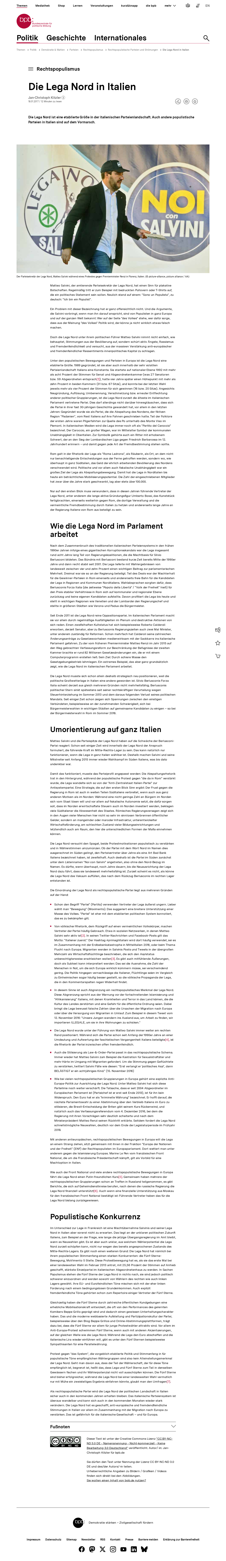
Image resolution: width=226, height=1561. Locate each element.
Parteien (73, 49)
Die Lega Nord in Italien (176, 49)
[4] (167, 1039)
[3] (113, 959)
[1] (98, 379)
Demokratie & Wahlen (53, 49)
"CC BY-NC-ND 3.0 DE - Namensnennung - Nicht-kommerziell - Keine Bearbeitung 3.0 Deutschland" (130, 1443)
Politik (33, 49)
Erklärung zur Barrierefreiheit (181, 1539)
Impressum (33, 1539)
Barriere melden (148, 1539)
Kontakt (115, 1539)
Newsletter (88, 1539)
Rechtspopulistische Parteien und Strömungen (133, 49)
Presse (129, 1539)
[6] (95, 1191)
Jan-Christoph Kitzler (46, 98)
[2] (83, 935)
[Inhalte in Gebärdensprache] (198, 6)
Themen (21, 49)
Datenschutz (53, 1539)
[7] (168, 1381)
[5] (120, 1177)
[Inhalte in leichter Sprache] (188, 6)
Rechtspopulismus (93, 49)
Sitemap (71, 1539)
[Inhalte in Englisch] (207, 6)
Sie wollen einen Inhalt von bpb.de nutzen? (116, 1480)
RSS (102, 1539)
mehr (170, 5)
